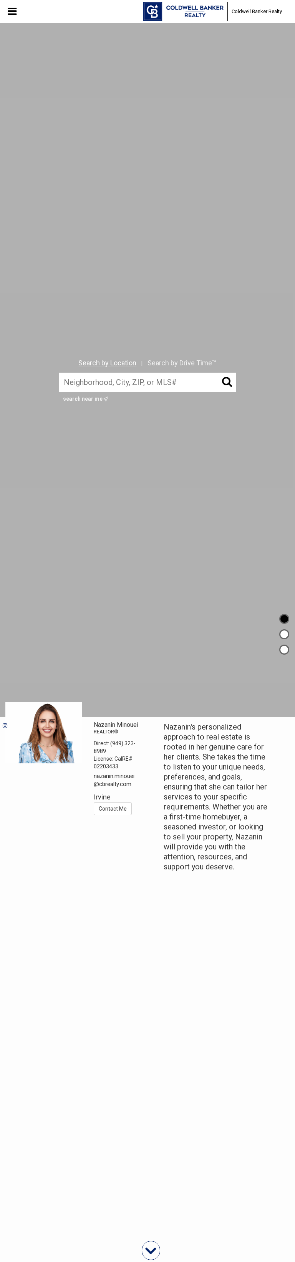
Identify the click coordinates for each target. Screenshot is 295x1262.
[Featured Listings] (284, 634)
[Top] (284, 619)
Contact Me (113, 809)
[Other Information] (284, 650)
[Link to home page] (183, 11)
